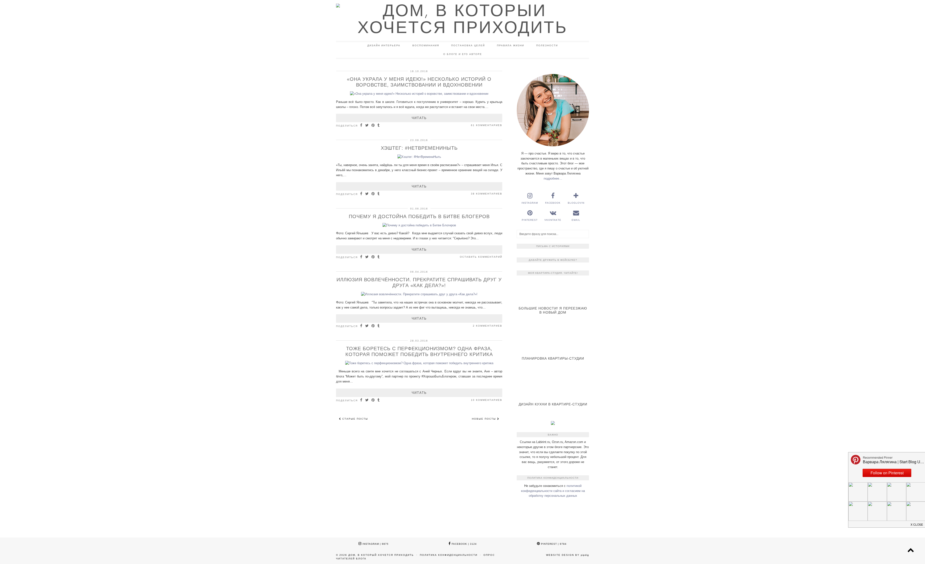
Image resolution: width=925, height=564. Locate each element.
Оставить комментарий (481, 256)
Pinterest (553, 544)
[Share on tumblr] (378, 125)
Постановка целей (468, 45)
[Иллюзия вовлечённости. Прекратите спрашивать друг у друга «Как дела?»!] (419, 294)
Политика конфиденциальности (448, 555)
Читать (419, 118)
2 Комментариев (487, 325)
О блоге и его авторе (462, 54)
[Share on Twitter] (367, 125)
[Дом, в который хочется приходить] (462, 20)
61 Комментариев (486, 125)
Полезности (547, 45)
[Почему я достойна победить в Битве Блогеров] (419, 225)
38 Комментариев (486, 193)
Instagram (375, 544)
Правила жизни (510, 45)
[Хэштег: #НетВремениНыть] (419, 157)
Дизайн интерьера (383, 45)
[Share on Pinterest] (373, 125)
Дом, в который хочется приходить (381, 555)
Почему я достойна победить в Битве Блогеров (419, 216)
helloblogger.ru (548, 514)
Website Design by (567, 555)
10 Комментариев (486, 400)
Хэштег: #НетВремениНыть (419, 148)
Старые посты (354, 418)
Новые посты (484, 418)
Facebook (464, 544)
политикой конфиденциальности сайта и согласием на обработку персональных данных (553, 491)
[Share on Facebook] (361, 125)
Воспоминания (425, 45)
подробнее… (553, 178)
